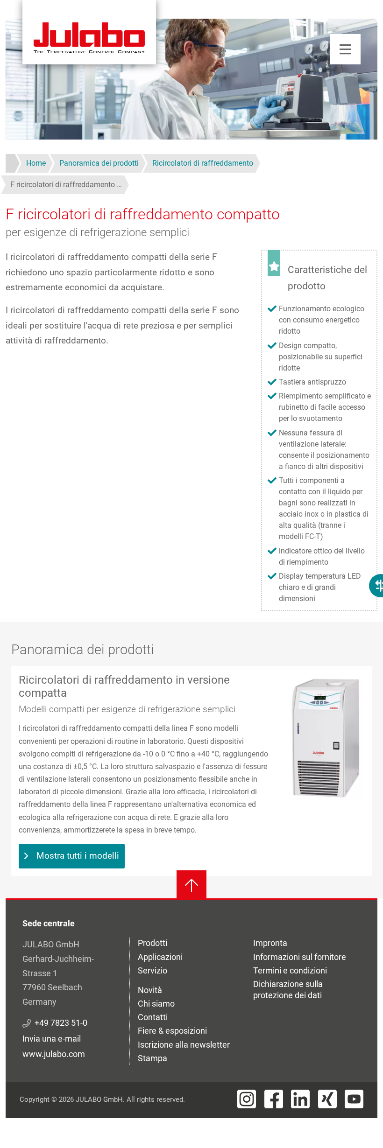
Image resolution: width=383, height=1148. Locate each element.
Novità (150, 990)
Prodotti (152, 943)
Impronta (270, 943)
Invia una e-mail (51, 1038)
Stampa (152, 1058)
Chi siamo (156, 1003)
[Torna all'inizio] (191, 885)
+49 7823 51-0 (61, 1023)
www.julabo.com (53, 1054)
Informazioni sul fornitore (299, 957)
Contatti (153, 1017)
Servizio (152, 970)
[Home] (89, 32)
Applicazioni (160, 957)
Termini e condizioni (290, 970)
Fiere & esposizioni (172, 1031)
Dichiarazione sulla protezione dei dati (288, 989)
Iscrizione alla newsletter (184, 1045)
